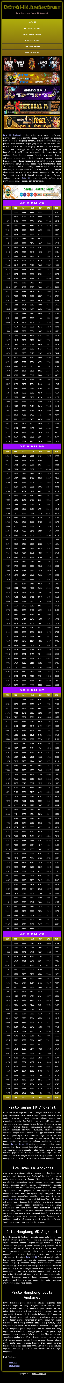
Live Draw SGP (32, 40)
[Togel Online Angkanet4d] (32, 192)
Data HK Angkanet (12, 135)
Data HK (32, 22)
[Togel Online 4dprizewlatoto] (32, 122)
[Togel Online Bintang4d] (32, 93)
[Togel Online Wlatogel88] (32, 108)
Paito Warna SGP (32, 28)
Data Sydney (14, 1366)
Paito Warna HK (19, 1144)
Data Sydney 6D (32, 53)
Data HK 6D (31, 1257)
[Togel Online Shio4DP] (32, 64)
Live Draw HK (9, 1199)
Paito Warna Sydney (32, 34)
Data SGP (13, 1363)
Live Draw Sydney (32, 47)
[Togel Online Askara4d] (32, 79)
